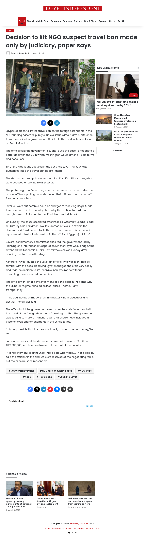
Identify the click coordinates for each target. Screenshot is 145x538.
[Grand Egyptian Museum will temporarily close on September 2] (104, 119)
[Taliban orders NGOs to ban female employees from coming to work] (81, 488)
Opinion (102, 21)
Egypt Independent (20, 53)
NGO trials (86, 370)
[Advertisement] (50, 438)
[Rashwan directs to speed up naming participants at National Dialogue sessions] (19, 488)
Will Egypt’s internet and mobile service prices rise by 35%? (117, 103)
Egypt (22, 21)
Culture (78, 21)
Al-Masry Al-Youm (79, 523)
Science (67, 21)
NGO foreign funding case (57, 370)
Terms (98, 528)
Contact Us (67, 528)
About (47, 528)
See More (117, 150)
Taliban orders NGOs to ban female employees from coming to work (80, 501)
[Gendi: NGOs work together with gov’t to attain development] (50, 488)
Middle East (42, 21)
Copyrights (79, 528)
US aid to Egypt (68, 377)
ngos (28, 377)
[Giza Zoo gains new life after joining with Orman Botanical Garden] (104, 135)
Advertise (56, 528)
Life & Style (90, 21)
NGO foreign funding (22, 370)
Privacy (89, 528)
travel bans (45, 377)
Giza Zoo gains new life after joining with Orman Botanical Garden (126, 136)
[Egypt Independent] (72, 8)
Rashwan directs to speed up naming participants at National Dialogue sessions (19, 502)
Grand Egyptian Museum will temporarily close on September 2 (125, 119)
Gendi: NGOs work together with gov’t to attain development (48, 501)
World (30, 21)
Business (56, 21)
